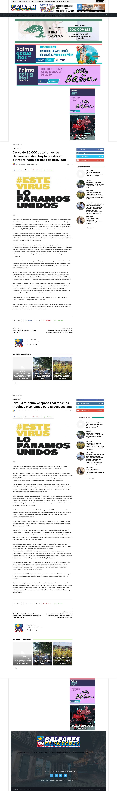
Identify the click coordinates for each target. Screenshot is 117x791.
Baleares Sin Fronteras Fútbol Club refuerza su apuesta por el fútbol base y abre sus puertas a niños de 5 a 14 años (62, 375)
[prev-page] (14, 383)
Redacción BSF (22, 164)
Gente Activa (22, 371)
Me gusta (100, 149)
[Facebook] (97, 1)
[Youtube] (103, 1)
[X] (101, 1)
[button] (106, 15)
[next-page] (17, 383)
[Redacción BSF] (14, 164)
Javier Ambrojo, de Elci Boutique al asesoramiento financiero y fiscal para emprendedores (22, 376)
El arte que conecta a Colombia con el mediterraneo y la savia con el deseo (95, 221)
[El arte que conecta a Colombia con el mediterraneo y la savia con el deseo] (80, 220)
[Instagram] (99, 1)
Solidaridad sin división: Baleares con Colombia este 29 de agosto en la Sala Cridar (42, 376)
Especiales (18, 144)
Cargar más (90, 228)
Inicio (14, 144)
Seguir (101, 153)
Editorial (42, 371)
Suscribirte (100, 160)
